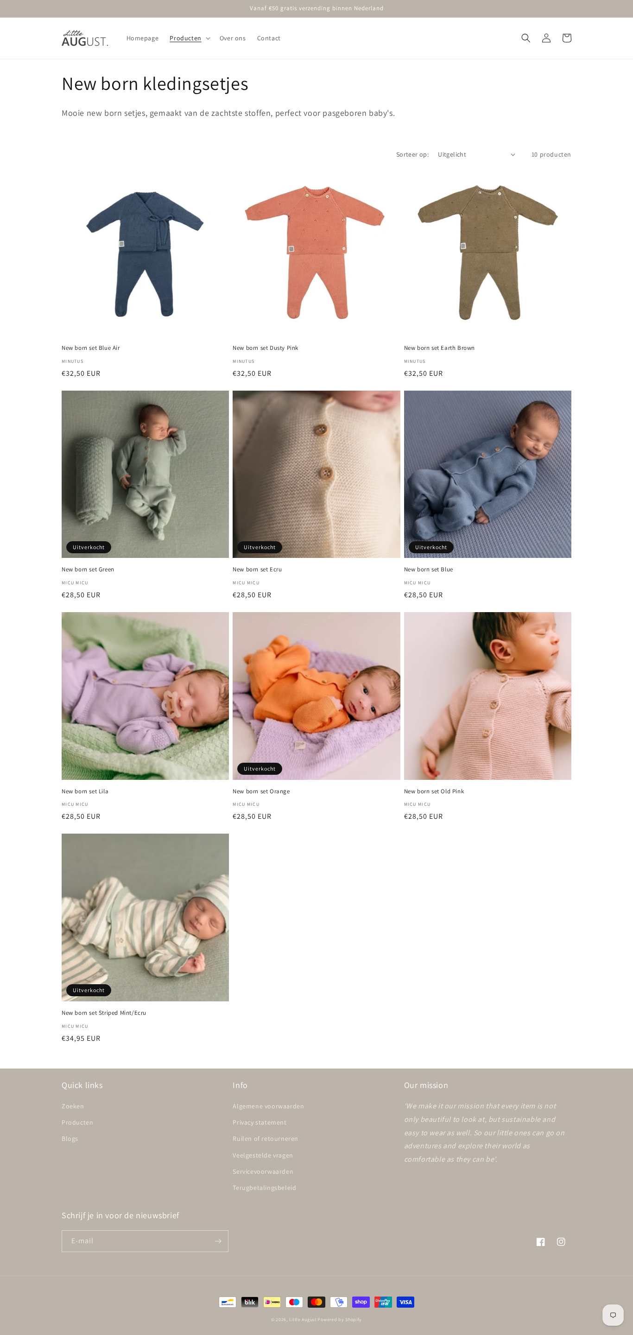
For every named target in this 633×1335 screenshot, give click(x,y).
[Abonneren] (218, 1241)
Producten (77, 1122)
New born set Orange (261, 791)
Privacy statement (259, 1122)
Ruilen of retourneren (265, 1138)
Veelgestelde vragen (263, 1155)
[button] (189, 38)
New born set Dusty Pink (265, 348)
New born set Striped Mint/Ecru (104, 1013)
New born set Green (88, 569)
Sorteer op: (412, 154)
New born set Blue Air (91, 348)
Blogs (70, 1138)
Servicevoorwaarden (263, 1171)
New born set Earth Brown (439, 348)
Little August (302, 1319)
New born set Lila (85, 791)
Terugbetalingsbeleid (264, 1187)
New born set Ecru (257, 569)
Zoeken (73, 1106)
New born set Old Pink (434, 791)
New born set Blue (428, 569)
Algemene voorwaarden (268, 1106)
